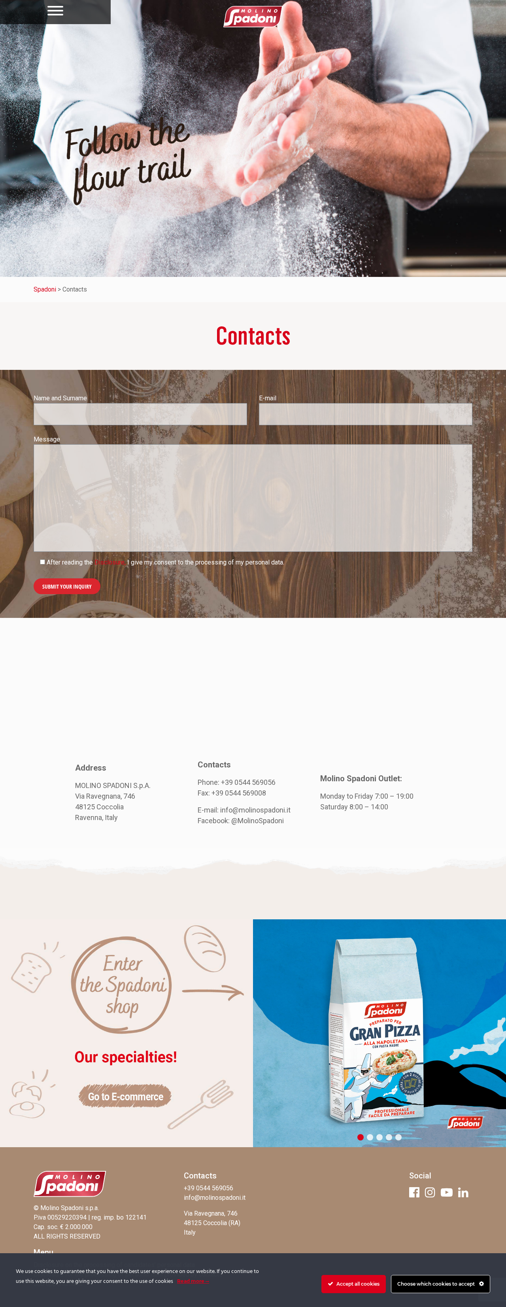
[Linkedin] (463, 1192)
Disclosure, (110, 562)
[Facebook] (414, 1192)
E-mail (267, 398)
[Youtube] (447, 1192)
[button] (360, 1137)
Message (47, 439)
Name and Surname (60, 398)
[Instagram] (430, 1192)
